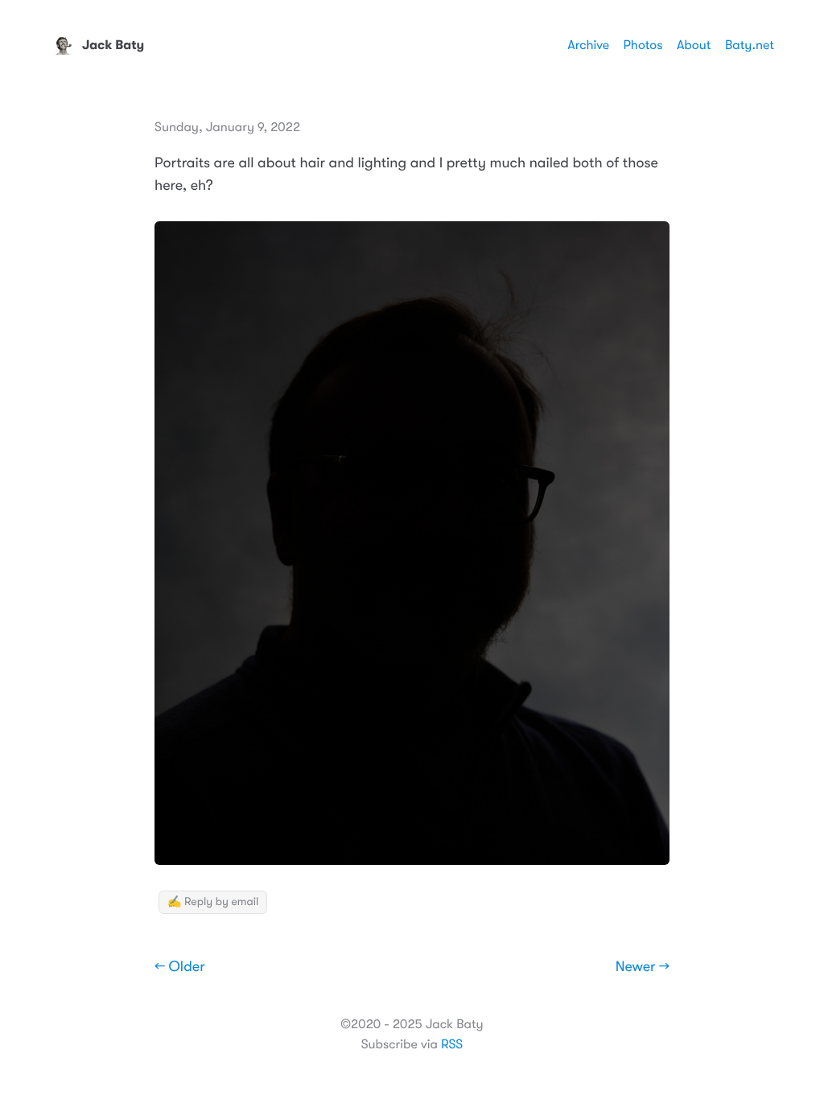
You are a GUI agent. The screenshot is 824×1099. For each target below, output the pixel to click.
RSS (452, 1044)
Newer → (643, 967)
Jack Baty (113, 45)
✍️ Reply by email (212, 901)
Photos (643, 45)
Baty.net (749, 45)
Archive (588, 45)
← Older (179, 967)
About (694, 45)
